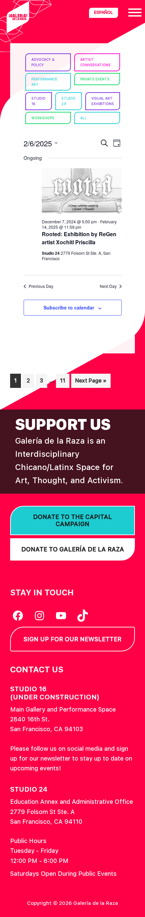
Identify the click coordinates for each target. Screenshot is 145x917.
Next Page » (91, 382)
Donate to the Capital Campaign (72, 520)
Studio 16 (38, 101)
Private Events (95, 79)
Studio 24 (68, 101)
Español (103, 12)
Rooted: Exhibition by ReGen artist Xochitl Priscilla (79, 238)
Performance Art (44, 81)
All (83, 118)
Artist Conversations (95, 62)
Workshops (42, 118)
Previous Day (41, 286)
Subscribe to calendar (69, 307)
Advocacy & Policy (43, 62)
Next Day (108, 286)
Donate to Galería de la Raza (72, 549)
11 (64, 380)
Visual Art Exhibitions (102, 101)
